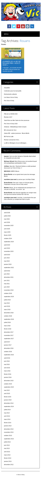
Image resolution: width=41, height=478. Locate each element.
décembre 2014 (8, 403)
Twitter (14, 26)
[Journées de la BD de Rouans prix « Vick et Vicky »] (12, 58)
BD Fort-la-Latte (8, 136)
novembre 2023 (8, 251)
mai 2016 (7, 364)
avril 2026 (7, 222)
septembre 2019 (9, 296)
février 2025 (7, 235)
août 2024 (7, 245)
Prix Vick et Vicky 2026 (10, 123)
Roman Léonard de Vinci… (12, 140)
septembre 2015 (9, 387)
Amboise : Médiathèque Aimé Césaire (15, 127)
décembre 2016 (8, 348)
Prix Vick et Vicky (9, 100)
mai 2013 (7, 448)
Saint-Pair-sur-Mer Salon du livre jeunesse (16, 120)
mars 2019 (7, 309)
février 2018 (7, 329)
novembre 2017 (8, 335)
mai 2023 (7, 261)
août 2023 (7, 254)
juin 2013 (7, 445)
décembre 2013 (8, 429)
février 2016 (7, 374)
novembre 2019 (8, 290)
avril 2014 (7, 416)
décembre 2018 (8, 312)
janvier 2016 (7, 377)
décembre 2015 (8, 380)
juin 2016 (7, 361)
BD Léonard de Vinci (10, 130)
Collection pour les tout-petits (12, 91)
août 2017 (7, 342)
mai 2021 (7, 283)
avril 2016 (7, 368)
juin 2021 (7, 280)
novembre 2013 (8, 432)
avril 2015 (7, 393)
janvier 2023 (7, 264)
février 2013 (7, 458)
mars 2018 (7, 325)
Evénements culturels (10, 94)
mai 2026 (7, 219)
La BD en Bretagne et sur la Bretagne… (16, 143)
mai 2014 (7, 413)
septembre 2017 (9, 338)
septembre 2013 (9, 439)
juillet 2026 (7, 216)
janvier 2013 (7, 461)
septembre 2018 (9, 319)
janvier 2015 (7, 400)
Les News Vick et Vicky (11, 97)
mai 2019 (7, 303)
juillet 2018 (7, 322)
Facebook (9, 26)
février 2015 (7, 397)
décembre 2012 (8, 464)
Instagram (28, 26)
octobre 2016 (8, 351)
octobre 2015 (8, 384)
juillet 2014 (7, 409)
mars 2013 (7, 455)
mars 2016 (7, 371)
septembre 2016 (9, 355)
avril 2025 (7, 229)
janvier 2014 (7, 426)
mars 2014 (7, 419)
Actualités (7, 88)
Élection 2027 (8, 117)
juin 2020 (7, 287)
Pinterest (18, 26)
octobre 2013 (8, 435)
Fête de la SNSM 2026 (10, 114)
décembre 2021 (8, 277)
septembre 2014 (9, 406)
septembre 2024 (9, 241)
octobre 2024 (8, 238)
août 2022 (7, 271)
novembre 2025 (8, 225)
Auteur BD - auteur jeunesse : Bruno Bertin (16, 133)
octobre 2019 (8, 293)
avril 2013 (7, 451)
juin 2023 (7, 258)
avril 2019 (7, 306)
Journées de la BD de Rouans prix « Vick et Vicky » (11, 63)
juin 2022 (7, 274)
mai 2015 (7, 390)
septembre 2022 (9, 267)
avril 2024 (7, 248)
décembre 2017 (8, 332)
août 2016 (7, 358)
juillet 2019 (7, 300)
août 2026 (7, 212)
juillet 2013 (7, 442)
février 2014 (7, 422)
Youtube (23, 26)
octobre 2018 (8, 316)
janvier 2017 (7, 345)
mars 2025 (7, 232)
